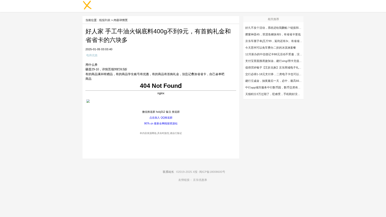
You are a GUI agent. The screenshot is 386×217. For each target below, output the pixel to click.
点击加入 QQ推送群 (160, 117)
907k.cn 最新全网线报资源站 (161, 123)
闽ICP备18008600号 (212, 172)
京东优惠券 (200, 180)
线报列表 (104, 20)
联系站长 (168, 172)
